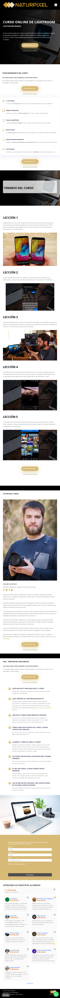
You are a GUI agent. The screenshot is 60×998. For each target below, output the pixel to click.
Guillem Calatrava (11, 990)
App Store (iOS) (40, 708)
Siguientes (30, 983)
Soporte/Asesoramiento (15, 139)
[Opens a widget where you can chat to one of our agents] (6, 995)
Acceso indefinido (12, 120)
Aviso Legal (5, 992)
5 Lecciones (10, 101)
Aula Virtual (10, 130)
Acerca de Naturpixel (13, 992)
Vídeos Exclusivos (12, 110)
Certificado (10, 149)
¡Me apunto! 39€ (29, 45)
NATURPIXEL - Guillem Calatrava (16, 994)
